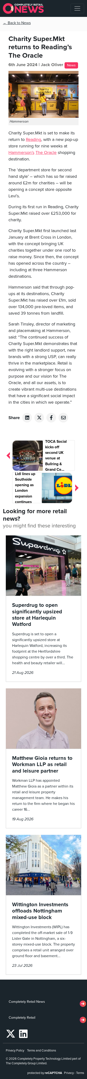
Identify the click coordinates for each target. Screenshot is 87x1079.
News (71, 65)
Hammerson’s (21, 152)
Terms (80, 1073)
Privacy (69, 1073)
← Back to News (17, 23)
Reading (33, 139)
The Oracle (46, 152)
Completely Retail (22, 1018)
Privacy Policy (15, 1050)
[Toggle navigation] (77, 8)
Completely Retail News (27, 1002)
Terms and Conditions (41, 1050)
